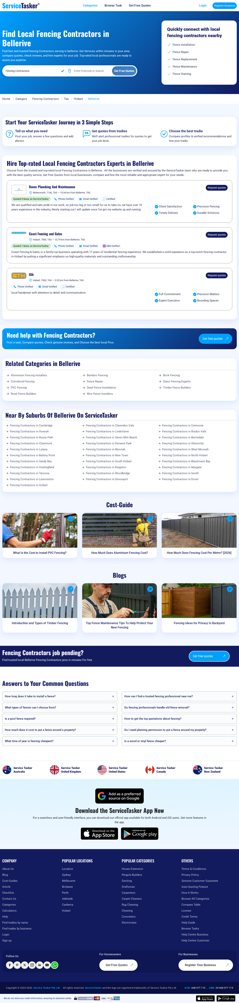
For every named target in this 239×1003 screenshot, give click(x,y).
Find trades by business (17, 928)
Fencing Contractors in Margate (181, 467)
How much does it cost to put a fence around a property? (40, 730)
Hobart (78, 99)
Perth (65, 892)
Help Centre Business (194, 934)
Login (203, 5)
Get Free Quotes (117, 965)
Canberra (67, 904)
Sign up (6, 940)
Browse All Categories (195, 898)
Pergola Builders (132, 875)
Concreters (129, 916)
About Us (8, 869)
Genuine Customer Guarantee (199, 880)
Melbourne (68, 880)
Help (5, 916)
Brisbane (67, 886)
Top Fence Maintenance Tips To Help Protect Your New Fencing (119, 625)
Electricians (129, 922)
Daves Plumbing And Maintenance (52, 187)
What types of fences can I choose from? (30, 707)
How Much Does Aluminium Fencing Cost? (119, 553)
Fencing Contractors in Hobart (29, 485)
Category (21, 99)
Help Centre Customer (195, 940)
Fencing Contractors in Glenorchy (183, 443)
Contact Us (9, 898)
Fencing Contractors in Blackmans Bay (186, 461)
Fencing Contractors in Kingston (106, 467)
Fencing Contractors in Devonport (107, 479)
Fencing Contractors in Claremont (31, 443)
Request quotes (217, 187)
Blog (5, 875)
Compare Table (190, 904)
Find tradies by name (15, 922)
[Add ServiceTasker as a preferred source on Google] (119, 796)
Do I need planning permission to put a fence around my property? (165, 730)
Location (67, 869)
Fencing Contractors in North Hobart (185, 455)
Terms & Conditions (193, 869)
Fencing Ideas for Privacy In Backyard (199, 623)
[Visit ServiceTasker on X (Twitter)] (24, 965)
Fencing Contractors (45, 99)
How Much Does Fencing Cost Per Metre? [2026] (199, 553)
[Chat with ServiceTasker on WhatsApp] (54, 965)
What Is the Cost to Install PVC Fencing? (39, 553)
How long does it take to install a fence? (30, 696)
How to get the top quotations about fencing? (152, 718)
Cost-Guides (10, 880)
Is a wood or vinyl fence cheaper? (145, 741)
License (186, 910)
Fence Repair (95, 381)
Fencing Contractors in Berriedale (183, 437)
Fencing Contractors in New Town (107, 455)
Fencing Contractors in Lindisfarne (107, 431)
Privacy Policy (190, 875)
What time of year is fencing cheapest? (29, 741)
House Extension (132, 869)
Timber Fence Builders (177, 387)
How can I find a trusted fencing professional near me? (158, 696)
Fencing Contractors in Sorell (180, 473)
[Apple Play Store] (99, 833)
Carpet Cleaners (132, 898)
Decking (127, 880)
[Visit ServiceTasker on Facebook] (9, 965)
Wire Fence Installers (100, 393)
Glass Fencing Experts (177, 381)
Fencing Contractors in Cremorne (183, 425)
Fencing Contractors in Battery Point (32, 455)
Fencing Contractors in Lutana (28, 449)
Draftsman (128, 886)
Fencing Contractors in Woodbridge (108, 473)
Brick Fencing (171, 375)
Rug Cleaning (130, 904)
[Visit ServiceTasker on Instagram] (32, 965)
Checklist (8, 892)
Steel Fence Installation (101, 387)
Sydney (66, 875)
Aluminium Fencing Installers (29, 375)
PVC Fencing (19, 387)
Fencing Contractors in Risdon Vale (184, 431)
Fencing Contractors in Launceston (32, 479)
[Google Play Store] (139, 833)
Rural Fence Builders (23, 393)
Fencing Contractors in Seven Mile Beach (111, 437)
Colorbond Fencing (22, 381)
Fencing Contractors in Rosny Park (31, 437)
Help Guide (188, 922)
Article (6, 886)
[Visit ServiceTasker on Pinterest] (17, 965)
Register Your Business (201, 965)
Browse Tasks (190, 928)
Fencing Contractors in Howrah (29, 431)
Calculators (9, 910)
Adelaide (67, 898)
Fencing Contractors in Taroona (29, 473)
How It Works (189, 892)
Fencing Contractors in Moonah (105, 449)
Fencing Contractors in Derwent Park (109, 443)
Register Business (224, 5)
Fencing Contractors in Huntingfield (32, 467)
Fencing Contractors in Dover (180, 479)
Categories (9, 904)
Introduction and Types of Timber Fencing (40, 623)
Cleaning (127, 910)
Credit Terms (189, 916)
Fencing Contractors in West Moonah (185, 449)
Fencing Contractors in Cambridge (31, 425)
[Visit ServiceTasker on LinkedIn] (39, 965)
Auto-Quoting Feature (194, 886)
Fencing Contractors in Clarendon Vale (110, 425)
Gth (31, 275)
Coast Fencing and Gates (45, 234)
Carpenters (128, 892)
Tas (66, 99)
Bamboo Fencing (97, 375)
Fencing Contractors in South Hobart (109, 461)
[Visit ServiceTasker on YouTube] (47, 965)
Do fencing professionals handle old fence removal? (156, 707)
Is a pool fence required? (20, 718)
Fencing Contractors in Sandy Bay (31, 461)
